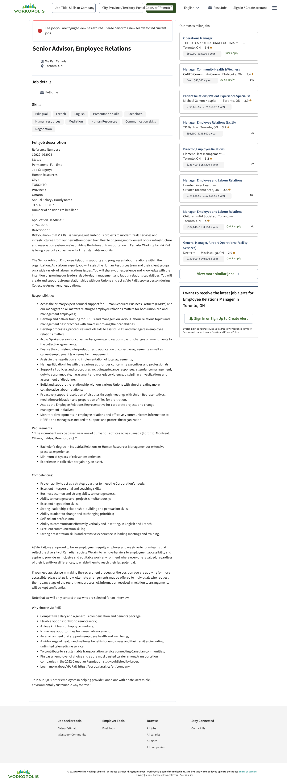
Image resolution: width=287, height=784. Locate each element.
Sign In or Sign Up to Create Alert (221, 318)
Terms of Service (248, 771)
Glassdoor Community (72, 735)
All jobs (151, 728)
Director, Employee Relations (204, 149)
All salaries (153, 735)
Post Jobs (220, 8)
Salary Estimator (68, 728)
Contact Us (198, 728)
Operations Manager (197, 38)
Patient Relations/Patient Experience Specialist (216, 96)
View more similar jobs (215, 273)
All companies (156, 747)
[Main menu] (274, 7)
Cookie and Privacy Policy (225, 332)
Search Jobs (161, 7)
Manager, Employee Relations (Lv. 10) (209, 122)
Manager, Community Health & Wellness (211, 69)
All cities (152, 741)
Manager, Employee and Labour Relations (212, 180)
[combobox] (74, 8)
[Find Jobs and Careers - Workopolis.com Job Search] (29, 8)
